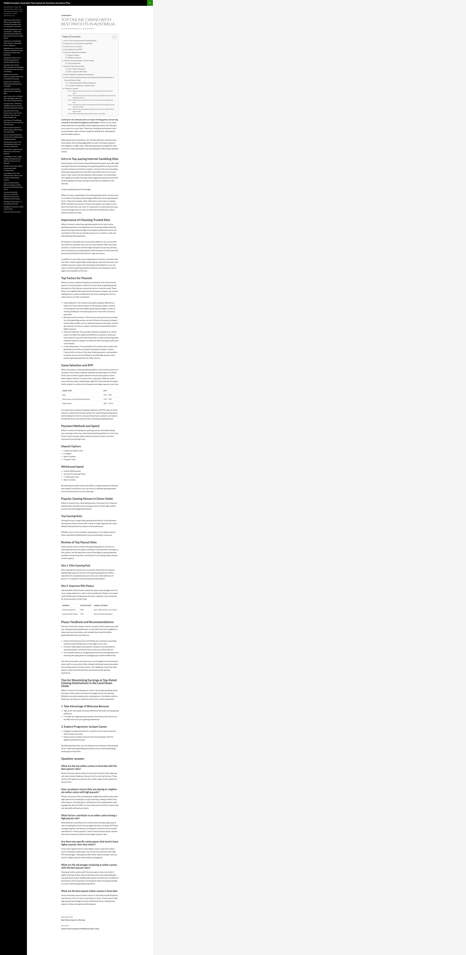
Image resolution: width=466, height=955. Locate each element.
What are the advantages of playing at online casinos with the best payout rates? (93, 110)
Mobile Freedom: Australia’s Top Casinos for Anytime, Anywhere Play (37, 3)
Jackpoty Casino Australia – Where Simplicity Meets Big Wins (12, 91)
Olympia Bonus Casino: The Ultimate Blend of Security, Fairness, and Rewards (12, 144)
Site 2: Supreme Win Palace (77, 72)
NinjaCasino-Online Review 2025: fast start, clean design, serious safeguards (13, 43)
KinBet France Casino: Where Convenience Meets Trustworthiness (13, 168)
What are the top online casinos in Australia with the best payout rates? (93, 92)
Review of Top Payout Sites (74, 66)
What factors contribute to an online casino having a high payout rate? (93, 101)
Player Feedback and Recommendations (79, 74)
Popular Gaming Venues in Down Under (79, 60)
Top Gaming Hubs (74, 63)
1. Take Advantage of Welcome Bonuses (82, 83)
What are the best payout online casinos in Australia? (89, 113)
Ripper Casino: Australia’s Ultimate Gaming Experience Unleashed (13, 84)
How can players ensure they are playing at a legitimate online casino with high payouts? (94, 97)
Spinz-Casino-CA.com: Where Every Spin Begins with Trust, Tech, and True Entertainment (13, 98)
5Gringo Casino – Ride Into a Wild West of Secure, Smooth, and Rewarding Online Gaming (13, 106)
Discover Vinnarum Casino (12, 212)
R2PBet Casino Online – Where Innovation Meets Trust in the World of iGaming (13, 77)
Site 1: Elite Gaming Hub (76, 69)
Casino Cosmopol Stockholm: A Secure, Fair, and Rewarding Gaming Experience (13, 137)
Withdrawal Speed (74, 58)
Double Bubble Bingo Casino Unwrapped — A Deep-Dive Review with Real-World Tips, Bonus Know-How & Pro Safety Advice (13, 33)
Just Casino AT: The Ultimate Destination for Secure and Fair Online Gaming (13, 122)
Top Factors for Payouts (73, 46)
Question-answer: (72, 88)
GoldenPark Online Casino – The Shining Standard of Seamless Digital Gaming (13, 60)
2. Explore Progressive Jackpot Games (81, 85)
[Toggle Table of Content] (113, 37)
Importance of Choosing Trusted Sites (78, 43)
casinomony (66, 15)
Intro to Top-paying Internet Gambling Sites (80, 40)
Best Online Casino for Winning (73, 918)
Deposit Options (73, 55)
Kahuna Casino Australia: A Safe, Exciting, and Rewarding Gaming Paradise (13, 130)
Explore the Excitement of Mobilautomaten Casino (80, 927)
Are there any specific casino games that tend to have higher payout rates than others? (94, 106)
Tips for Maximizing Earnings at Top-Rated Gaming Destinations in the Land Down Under (89, 78)
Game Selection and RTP (73, 49)
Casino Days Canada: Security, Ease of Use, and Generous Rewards (13, 151)
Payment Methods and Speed (75, 52)
